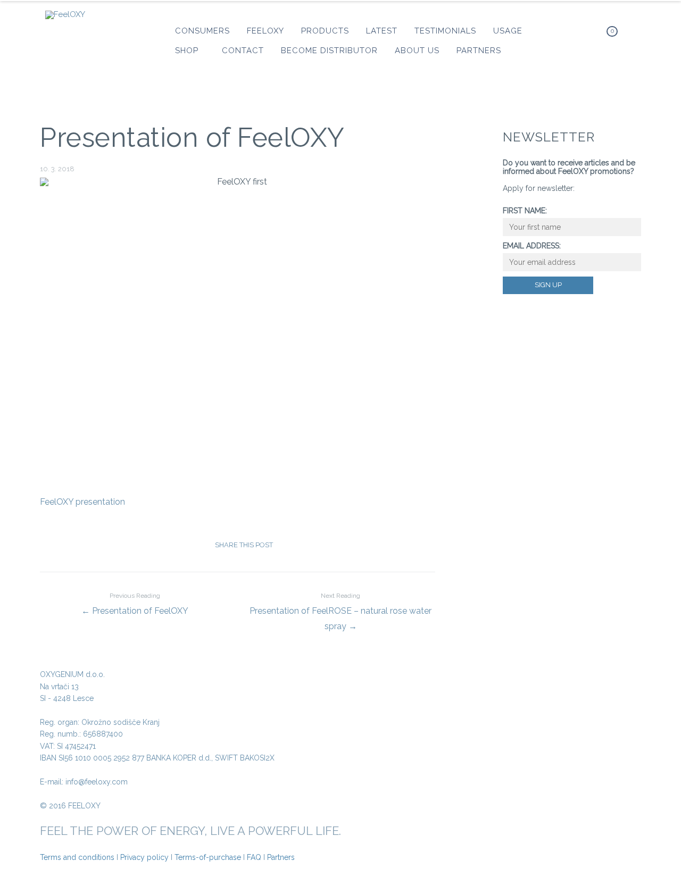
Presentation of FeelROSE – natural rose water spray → (340, 611)
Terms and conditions (77, 857)
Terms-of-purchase (208, 857)
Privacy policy (144, 857)
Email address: (532, 245)
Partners (281, 857)
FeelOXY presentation (82, 502)
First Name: (525, 210)
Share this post (244, 545)
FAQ (254, 857)
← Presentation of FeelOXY (134, 604)
